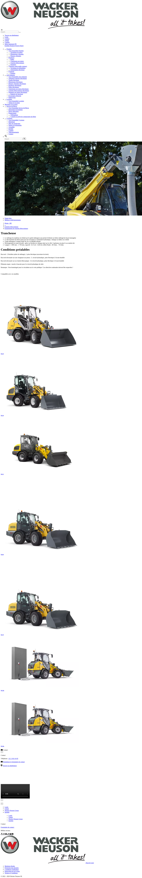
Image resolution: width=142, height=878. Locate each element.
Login (6, 37)
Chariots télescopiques (17, 63)
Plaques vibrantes (15, 56)
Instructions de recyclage (12, 871)
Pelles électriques (14, 87)
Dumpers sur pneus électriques (18, 92)
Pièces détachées (14, 111)
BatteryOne (12, 97)
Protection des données (12, 868)
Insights (11, 129)
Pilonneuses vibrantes (17, 54)
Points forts (8, 218)
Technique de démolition (18, 68)
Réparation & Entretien (16, 110)
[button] (11, 44)
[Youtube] (10, 834)
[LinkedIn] (12, 834)
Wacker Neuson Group (12, 810)
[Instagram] (4, 834)
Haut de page (90, 863)
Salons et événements (15, 125)
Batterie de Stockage (16, 94)
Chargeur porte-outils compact (18, 66)
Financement (12, 113)
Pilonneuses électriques (16, 82)
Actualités (12, 127)
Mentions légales (10, 866)
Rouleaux (11, 57)
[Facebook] (6, 834)
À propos (9, 118)
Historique (12, 122)
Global (7, 40)
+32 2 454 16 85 (13, 758)
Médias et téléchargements (13, 220)
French (17, 46)
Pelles (12, 59)
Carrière (7, 42)
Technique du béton (16, 52)
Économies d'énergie (15, 96)
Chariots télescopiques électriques (19, 90)
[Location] (2, 834)
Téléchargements (14, 132)
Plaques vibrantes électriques (17, 83)
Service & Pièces (12, 106)
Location (9, 99)
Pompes (12, 73)
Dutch (21, 46)
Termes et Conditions (11, 873)
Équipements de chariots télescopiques (16, 228)
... (5, 225)
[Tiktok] (8, 834)
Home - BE (8, 223)
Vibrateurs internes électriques (18, 78)
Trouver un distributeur (12, 35)
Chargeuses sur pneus (17, 61)
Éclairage (11, 71)
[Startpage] (43, 28)
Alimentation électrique (17, 70)
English (7, 46)
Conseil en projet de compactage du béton (23, 116)
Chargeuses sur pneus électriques (19, 89)
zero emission (11, 75)
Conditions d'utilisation (12, 869)
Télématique (14, 115)
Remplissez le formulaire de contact (14, 762)
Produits (9, 49)
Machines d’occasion (11, 104)
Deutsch (12, 46)
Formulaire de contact (7, 827)
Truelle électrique (14, 80)
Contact (7, 39)
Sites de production (14, 123)
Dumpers (13, 64)
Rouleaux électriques (15, 85)
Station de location (14, 103)
